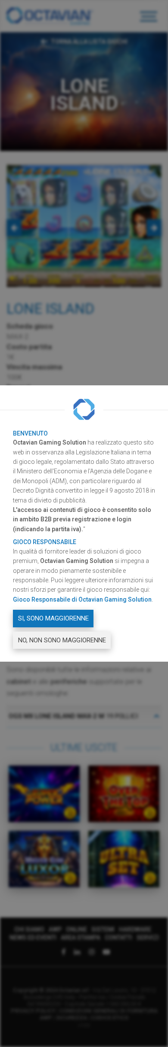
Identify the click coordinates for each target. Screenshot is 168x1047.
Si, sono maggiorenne (53, 618)
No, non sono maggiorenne (62, 640)
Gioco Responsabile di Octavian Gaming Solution (82, 599)
